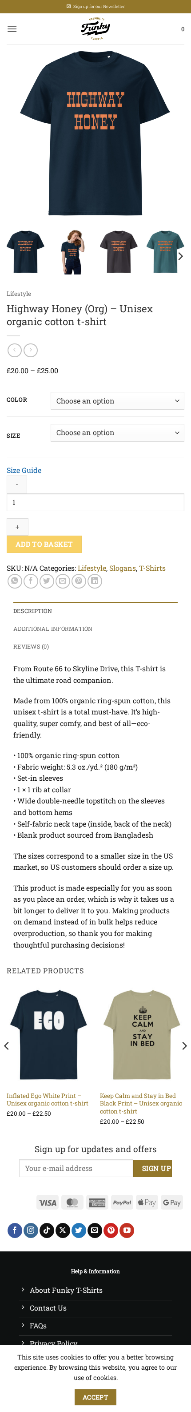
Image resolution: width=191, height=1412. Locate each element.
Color (17, 400)
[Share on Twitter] (47, 581)
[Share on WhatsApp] (15, 581)
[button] (12, 29)
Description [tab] (32, 610)
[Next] (170, 133)
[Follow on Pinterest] (110, 1230)
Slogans (122, 568)
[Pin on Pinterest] (79, 581)
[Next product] (14, 350)
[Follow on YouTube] (126, 1230)
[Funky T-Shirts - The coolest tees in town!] (96, 28)
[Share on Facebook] (31, 581)
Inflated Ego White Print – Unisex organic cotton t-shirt (47, 1100)
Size (13, 436)
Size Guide (24, 470)
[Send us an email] (95, 1230)
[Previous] (21, 133)
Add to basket (44, 544)
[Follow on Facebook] (15, 1230)
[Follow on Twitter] (79, 1230)
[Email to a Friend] (63, 581)
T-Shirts (152, 568)
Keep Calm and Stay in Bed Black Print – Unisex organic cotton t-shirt (141, 1103)
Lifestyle (19, 294)
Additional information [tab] (53, 628)
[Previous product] (30, 350)
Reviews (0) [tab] (31, 646)
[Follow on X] (63, 1230)
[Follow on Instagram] (31, 1230)
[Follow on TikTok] (47, 1230)
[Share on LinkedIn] (95, 581)
